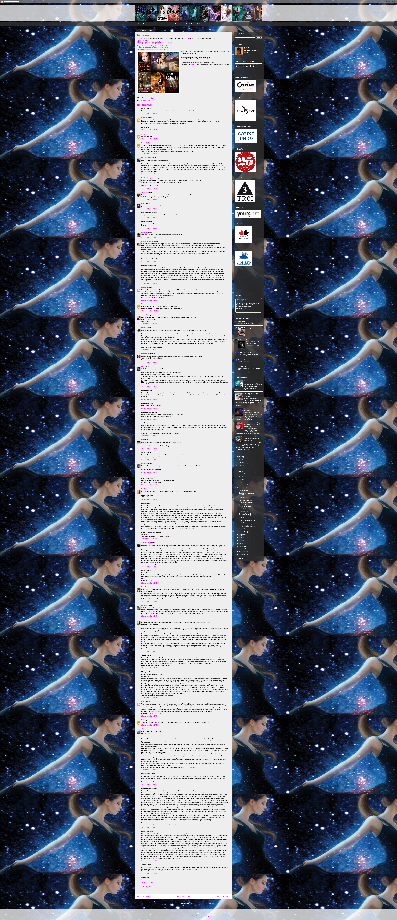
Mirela (143, 203)
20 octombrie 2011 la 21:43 (149, 300)
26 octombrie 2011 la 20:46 (149, 601)
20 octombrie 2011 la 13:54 (149, 130)
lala (142, 304)
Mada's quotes (241, 299)
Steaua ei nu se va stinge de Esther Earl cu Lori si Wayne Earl (252, 424)
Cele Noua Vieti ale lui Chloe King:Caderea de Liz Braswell (154, 42)
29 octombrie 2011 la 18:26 (149, 770)
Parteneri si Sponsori (173, 24)
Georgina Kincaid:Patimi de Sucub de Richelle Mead (152, 48)
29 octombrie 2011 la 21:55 (149, 827)
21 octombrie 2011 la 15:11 (149, 408)
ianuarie (242, 554)
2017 (239, 465)
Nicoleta (143, 287)
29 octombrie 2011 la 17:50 (149, 725)
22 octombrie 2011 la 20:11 (149, 485)
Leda (202, 59)
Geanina (144, 620)
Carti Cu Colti (242, 366)
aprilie (241, 546)
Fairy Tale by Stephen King (246, 323)
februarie (242, 551)
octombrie (242, 490)
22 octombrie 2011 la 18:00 (149, 459)
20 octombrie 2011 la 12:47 (149, 113)
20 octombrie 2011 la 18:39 (149, 261)
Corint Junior (211, 59)
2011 (239, 482)
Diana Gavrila (145, 353)
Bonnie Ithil (145, 143)
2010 (239, 558)
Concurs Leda (243, 511)
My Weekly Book (243, 321)
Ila (142, 439)
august (241, 535)
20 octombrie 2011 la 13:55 (149, 139)
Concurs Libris (243, 497)
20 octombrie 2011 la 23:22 (149, 362)
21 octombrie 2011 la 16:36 (149, 419)
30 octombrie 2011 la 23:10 (149, 873)
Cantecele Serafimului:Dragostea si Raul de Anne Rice (153, 49)
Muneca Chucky (146, 241)
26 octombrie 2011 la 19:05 (149, 566)
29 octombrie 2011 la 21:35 (149, 784)
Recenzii (158, 24)
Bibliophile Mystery (244, 340)
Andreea (144, 192)
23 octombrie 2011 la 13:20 (149, 499)
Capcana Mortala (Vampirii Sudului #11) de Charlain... (247, 506)
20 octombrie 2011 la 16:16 (149, 199)
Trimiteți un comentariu (146, 886)
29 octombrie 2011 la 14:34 (149, 697)
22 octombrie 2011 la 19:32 (149, 472)
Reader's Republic (244, 360)
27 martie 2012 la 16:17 (148, 882)
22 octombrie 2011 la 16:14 (149, 448)
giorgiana (144, 117)
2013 (239, 477)
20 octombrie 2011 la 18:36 (149, 237)
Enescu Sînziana (146, 157)
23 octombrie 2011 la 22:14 (149, 538)
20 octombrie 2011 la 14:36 (149, 174)
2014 (239, 474)
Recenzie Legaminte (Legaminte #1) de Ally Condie (247, 526)
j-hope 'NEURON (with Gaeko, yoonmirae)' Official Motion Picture (252, 343)
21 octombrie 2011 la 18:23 (149, 436)
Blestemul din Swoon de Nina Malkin (148, 44)
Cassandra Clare (241, 308)
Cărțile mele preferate (204, 24)
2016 (239, 468)
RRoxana (144, 605)
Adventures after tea (245, 352)
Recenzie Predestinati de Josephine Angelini (247, 501)
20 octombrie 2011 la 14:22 (149, 153)
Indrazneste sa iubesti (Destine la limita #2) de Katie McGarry (251, 438)
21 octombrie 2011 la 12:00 (149, 386)
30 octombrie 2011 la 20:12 (149, 861)
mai (240, 543)
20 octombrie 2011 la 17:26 (149, 217)
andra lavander (146, 542)
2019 (239, 460)
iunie (241, 540)
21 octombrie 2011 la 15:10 (149, 399)
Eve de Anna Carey (142, 40)
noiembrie (242, 488)
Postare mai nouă (143, 896)
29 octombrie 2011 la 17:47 (149, 716)
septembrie (243, 532)
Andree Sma (145, 315)
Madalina (144, 232)
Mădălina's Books (159, 10)
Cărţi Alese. (242, 327)
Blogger (208, 916)
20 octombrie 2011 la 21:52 (149, 311)
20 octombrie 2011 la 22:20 (149, 349)
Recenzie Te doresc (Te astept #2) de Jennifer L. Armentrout (252, 394)
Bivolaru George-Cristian (149, 178)
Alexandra (144, 729)
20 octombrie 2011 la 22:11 (149, 323)
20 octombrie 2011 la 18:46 (149, 283)
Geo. (142, 366)
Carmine (144, 463)
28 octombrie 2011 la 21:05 (149, 651)
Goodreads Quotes (256, 311)
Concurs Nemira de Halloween (250, 409)
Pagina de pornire (144, 24)
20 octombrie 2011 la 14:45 (149, 188)
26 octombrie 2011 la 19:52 (149, 583)
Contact (189, 24)
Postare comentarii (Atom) (188, 903)
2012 (239, 479)
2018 (239, 462)
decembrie (243, 485)
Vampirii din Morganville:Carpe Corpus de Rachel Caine (153, 46)
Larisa (143, 701)
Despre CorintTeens (244, 361)
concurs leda (146, 100)
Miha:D (143, 587)
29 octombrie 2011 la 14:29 (149, 668)
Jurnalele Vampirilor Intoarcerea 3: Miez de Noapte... (247, 515)
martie (241, 549)
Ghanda (143, 327)
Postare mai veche (223, 896)
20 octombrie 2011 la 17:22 (149, 208)
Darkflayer (144, 489)
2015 (239, 471)
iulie (240, 537)
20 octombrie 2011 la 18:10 (149, 228)
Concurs (246, 381)
